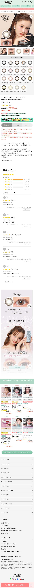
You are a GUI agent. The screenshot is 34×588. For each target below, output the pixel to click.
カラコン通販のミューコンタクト (7, 11)
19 (10, 105)
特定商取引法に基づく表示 (8, 546)
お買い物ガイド (5, 523)
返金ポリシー (4, 549)
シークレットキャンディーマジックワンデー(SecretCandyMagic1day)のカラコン (13, 98)
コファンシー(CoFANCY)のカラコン (28, 405)
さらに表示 (17, 367)
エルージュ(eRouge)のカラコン (17, 435)
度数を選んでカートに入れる (16, 585)
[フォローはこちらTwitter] (15, 579)
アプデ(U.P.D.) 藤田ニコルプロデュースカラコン (6, 407)
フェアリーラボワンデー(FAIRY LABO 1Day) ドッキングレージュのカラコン (6, 438)
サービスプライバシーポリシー (9, 544)
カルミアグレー (4, 409)
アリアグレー (15, 407)
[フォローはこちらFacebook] (17, 579)
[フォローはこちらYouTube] (22, 579)
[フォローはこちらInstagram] (13, 579)
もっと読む (8, 281)
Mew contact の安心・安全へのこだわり (11, 530)
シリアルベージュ (26, 437)
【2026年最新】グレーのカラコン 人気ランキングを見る (17, 452)
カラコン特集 (16, 6)
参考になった (26, 209)
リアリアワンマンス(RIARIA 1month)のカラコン (27, 435)
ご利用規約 (4, 541)
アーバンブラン (15, 436)
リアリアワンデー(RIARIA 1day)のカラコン (16, 406)
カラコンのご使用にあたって (8, 528)
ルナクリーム (25, 407)
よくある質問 (4, 525)
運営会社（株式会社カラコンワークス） (11, 551)
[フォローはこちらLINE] (10, 579)
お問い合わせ (4, 533)
